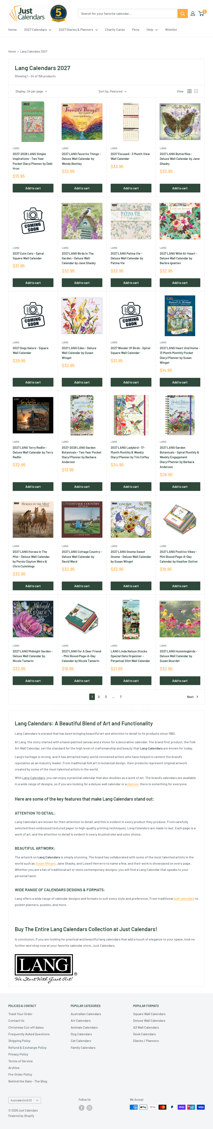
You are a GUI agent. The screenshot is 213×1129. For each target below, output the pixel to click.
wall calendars (184, 898)
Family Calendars (83, 1047)
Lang (114, 645)
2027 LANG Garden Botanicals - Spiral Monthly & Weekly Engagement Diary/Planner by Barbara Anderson (179, 457)
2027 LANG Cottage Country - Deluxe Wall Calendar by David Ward (82, 556)
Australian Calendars (86, 1014)
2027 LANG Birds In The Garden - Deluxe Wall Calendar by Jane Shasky (79, 258)
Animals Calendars (84, 1027)
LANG (16, 148)
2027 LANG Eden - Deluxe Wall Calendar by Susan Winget (79, 353)
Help (150, 29)
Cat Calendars (81, 1041)
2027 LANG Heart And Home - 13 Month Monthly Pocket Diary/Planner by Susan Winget (180, 355)
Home (12, 29)
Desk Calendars (144, 1034)
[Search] (182, 13)
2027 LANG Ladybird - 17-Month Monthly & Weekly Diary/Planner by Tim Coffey (130, 452)
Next (190, 697)
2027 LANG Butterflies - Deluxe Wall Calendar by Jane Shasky (180, 158)
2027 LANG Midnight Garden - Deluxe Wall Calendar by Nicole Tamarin (33, 656)
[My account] (193, 13)
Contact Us (16, 1020)
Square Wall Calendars (149, 1014)
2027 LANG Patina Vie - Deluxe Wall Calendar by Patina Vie (127, 258)
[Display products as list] (196, 91)
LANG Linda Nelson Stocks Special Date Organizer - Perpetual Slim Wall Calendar (130, 656)
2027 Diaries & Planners (76, 29)
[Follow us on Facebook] (81, 1108)
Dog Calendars (81, 1034)
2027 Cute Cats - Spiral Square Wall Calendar (28, 255)
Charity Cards (115, 29)
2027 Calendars (35, 29)
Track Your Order (20, 1014)
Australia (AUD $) (21, 1100)
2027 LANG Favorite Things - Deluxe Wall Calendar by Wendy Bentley (81, 158)
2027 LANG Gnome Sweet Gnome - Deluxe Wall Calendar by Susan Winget (131, 556)
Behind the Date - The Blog (27, 1081)
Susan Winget (45, 863)
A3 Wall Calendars (146, 1027)
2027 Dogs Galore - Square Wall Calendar (30, 350)
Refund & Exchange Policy (27, 1047)
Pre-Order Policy (20, 1074)
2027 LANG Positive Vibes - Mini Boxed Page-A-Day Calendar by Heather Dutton (179, 556)
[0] (201, 13)
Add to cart (33, 188)
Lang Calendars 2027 (33, 51)
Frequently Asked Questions (29, 1034)
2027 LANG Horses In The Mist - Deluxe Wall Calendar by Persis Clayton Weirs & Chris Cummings (31, 559)
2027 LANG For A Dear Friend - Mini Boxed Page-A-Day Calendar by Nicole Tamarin (81, 656)
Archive (14, 1068)
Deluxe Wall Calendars (149, 1020)
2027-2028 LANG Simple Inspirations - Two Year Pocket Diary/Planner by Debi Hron (32, 161)
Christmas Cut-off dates (26, 1027)
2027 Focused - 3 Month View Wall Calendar (130, 156)
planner (132, 784)
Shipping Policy (19, 1041)
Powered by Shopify (21, 1116)
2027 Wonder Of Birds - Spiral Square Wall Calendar (130, 350)
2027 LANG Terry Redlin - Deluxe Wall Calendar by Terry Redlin (33, 452)
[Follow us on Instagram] (89, 1108)
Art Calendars (81, 1020)
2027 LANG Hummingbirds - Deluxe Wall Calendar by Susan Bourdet (178, 656)
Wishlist (171, 29)
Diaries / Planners (146, 1041)
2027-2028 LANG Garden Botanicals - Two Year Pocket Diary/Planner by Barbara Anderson (82, 455)
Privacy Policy (18, 1054)
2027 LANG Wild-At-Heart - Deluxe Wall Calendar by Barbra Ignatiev (178, 258)
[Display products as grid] (189, 91)
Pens (135, 29)
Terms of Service (20, 1061)
